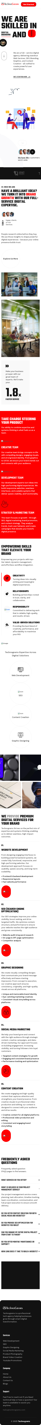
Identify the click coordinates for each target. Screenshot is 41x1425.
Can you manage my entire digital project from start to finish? (19, 1233)
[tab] (21, 579)
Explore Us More (10, 258)
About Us (7, 1377)
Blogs (5, 1383)
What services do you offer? (14, 1180)
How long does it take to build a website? (19, 1251)
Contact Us (8, 1380)
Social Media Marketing (13, 1350)
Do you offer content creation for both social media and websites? (18, 1215)
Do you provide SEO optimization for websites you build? (17, 1224)
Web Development (11, 1340)
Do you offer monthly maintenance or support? (17, 1243)
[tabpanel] (20, 642)
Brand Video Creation (12, 1357)
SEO (5, 1344)
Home (5, 1373)
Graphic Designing (11, 1347)
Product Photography (12, 1353)
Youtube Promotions (12, 1360)
